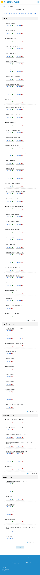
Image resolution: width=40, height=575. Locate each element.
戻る (20, 547)
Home (5, 6)
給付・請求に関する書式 (15, 13)
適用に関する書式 (6, 13)
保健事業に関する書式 (25, 13)
